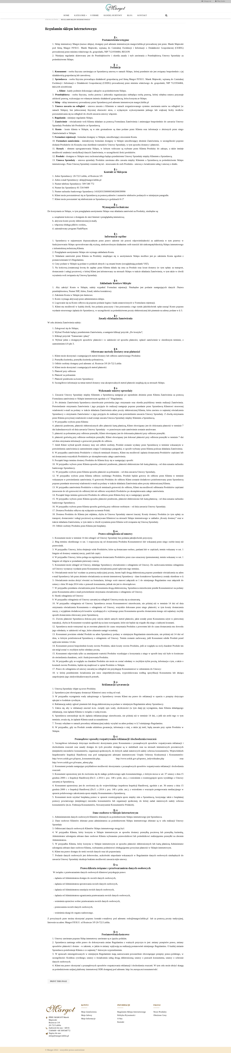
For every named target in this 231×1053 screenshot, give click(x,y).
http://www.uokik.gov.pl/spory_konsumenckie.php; (76, 758)
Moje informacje (88, 1018)
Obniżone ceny (160, 1015)
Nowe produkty (160, 1012)
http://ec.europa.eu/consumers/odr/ (141, 969)
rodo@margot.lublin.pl (137, 918)
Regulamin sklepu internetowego (131, 1012)
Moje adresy (86, 1015)
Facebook (48, 1042)
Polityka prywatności (126, 1015)
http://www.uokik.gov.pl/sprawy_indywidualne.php (140, 758)
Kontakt (120, 1022)
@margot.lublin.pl (92, 180)
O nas (119, 1018)
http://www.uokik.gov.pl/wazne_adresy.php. (72, 762)
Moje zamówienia (89, 1012)
